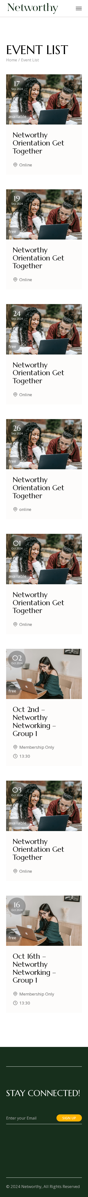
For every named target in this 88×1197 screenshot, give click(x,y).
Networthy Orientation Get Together (38, 143)
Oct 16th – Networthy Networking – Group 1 (34, 968)
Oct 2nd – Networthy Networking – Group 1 (34, 721)
